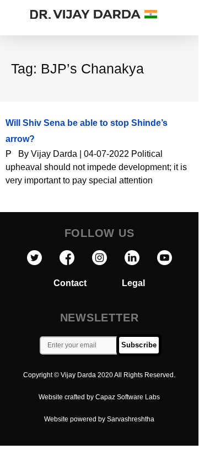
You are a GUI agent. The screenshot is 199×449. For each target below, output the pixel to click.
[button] (187, 15)
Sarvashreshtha (130, 419)
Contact (87, 283)
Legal (133, 283)
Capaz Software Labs (127, 397)
